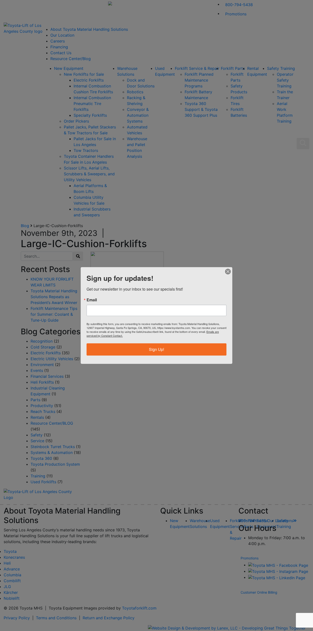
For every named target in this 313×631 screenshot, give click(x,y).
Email (92, 300)
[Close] (228, 271)
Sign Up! (156, 349)
